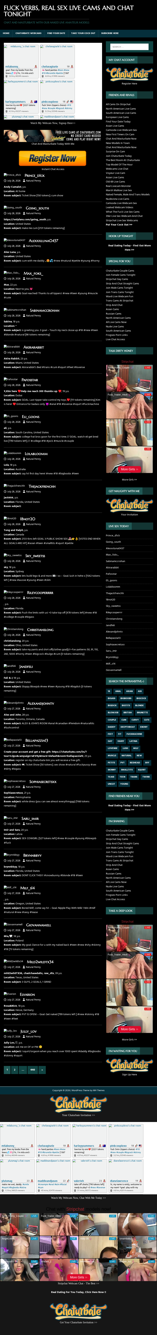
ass (140, 691)
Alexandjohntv (41, 703)
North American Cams (118, 318)
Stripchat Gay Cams (117, 279)
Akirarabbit (34, 347)
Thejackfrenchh (42, 486)
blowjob (113, 713)
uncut (111, 784)
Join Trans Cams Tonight (120, 292)
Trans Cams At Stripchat (119, 301)
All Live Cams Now (116, 322)
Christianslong (40, 629)
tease (111, 777)
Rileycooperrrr (40, 592)
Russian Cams (113, 314)
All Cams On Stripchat (118, 104)
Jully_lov (29, 1031)
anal (118, 691)
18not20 (27, 519)
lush (125, 748)
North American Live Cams (121, 109)
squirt (142, 770)
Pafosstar (30, 379)
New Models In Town (118, 143)
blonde (139, 706)
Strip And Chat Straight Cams (122, 284)
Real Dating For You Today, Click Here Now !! (78, 1292)
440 (32, 1070)
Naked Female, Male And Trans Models (128, 194)
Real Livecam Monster (118, 186)
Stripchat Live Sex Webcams (122, 220)
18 (109, 691)
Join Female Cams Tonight (120, 275)
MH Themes (99, 1090)
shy (147, 763)
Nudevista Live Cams (117, 199)
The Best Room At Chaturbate (123, 160)
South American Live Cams (121, 113)
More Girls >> (129, 480)
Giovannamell (38, 925)
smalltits (127, 770)
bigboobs (125, 698)
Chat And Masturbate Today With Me (53, 144)
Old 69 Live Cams (115, 182)
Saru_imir (30, 818)
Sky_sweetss (35, 555)
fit (119, 734)
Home (6, 33)
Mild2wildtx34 (40, 961)
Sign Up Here (129, 1074)
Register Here (129, 84)
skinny (112, 770)
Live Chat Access (115, 339)
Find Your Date (56, 33)
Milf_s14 (27, 888)
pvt (122, 763)
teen (122, 777)
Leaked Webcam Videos (119, 207)
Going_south (37, 208)
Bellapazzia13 (36, 740)
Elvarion (27, 994)
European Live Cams (117, 117)
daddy (111, 727)
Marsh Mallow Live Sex (119, 190)
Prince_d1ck (35, 175)
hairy (121, 741)
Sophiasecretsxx (42, 781)
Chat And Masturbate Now (121, 139)
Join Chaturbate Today (119, 156)
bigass (111, 698)
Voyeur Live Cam (115, 173)
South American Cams (118, 331)
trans (133, 777)
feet (110, 734)
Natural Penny (33, 181)
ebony (144, 727)
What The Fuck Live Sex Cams (123, 212)
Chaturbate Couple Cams (120, 271)
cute (147, 720)
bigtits (126, 706)
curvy (135, 720)
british (127, 713)
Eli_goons (30, 416)
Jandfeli (26, 666)
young (124, 784)
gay (110, 741)
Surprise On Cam (115, 151)
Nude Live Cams (115, 326)
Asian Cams (112, 309)
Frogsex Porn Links (117, 335)
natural (127, 756)
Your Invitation (129, 515)
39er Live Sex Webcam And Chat (124, 216)
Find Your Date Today (118, 122)
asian (129, 691)
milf (135, 748)
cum (123, 720)
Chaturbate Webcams (28, 33)
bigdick (112, 706)
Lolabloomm (36, 453)
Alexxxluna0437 (43, 240)
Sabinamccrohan (44, 310)
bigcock (141, 698)
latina (133, 741)
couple (112, 720)
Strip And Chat (114, 305)
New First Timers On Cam (120, 134)
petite (111, 763)
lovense (113, 748)
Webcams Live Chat (117, 169)
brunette (142, 713)
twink (146, 777)
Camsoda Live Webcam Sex (121, 130)
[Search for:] (129, 47)
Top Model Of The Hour (119, 165)
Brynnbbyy (32, 855)
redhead (135, 763)
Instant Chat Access (53, 169)
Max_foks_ (33, 273)
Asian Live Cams (115, 126)
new (139, 756)
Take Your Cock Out (83, 33)
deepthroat (128, 727)
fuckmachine (134, 734)
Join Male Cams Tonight (119, 288)
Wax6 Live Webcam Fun (119, 296)
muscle (112, 756)
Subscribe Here (110, 33)
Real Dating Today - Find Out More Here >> (129, 248)
